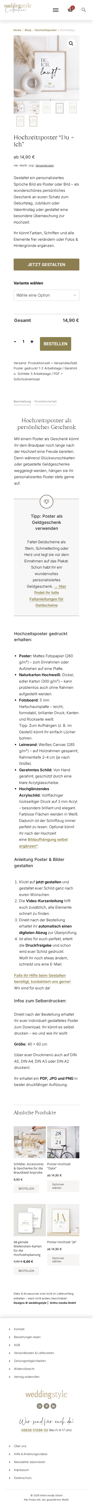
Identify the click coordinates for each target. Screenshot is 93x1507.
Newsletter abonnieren (29, 1462)
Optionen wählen (58, 1186)
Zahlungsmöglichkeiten (30, 1361)
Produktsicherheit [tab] (45, 401)
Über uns (20, 1446)
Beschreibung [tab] (22, 401)
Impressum (21, 1470)
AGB (17, 1345)
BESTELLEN (55, 343)
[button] (71, 43)
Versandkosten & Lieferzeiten (34, 1353)
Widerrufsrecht (24, 1369)
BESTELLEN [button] (26, 1188)
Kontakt (19, 1329)
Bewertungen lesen (27, 1337)
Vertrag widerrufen (26, 1377)
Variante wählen (28, 283)
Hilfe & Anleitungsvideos (30, 1454)
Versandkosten (44, 165)
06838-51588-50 (34, 1430)
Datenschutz (23, 1478)
